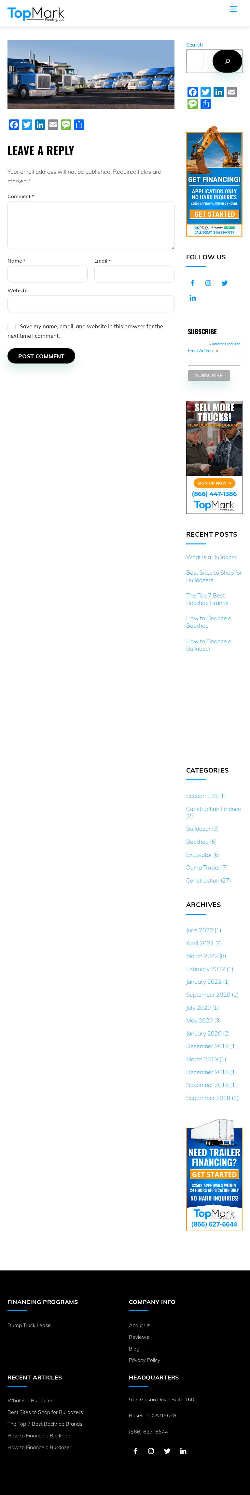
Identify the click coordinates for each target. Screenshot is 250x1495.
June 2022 (199, 930)
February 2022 (205, 968)
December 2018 (207, 1072)
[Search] (227, 61)
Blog (134, 1348)
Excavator (199, 854)
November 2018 (207, 1084)
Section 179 (202, 795)
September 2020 (208, 994)
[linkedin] (192, 296)
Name (16, 260)
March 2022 (202, 955)
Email (102, 260)
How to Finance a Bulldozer (208, 645)
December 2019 (207, 1045)
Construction (202, 880)
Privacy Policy (144, 1360)
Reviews (139, 1337)
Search (194, 44)
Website (17, 290)
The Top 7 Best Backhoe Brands (207, 599)
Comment (20, 196)
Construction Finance (213, 808)
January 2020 (204, 1033)
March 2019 (202, 1059)
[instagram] (208, 281)
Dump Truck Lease (29, 1325)
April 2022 (200, 943)
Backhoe (197, 841)
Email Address (203, 351)
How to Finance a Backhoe (208, 621)
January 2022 (204, 981)
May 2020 (199, 1020)
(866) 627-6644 (148, 1431)
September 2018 (208, 1097)
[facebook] (192, 281)
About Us (139, 1325)
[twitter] (224, 281)
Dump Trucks (203, 867)
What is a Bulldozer (211, 556)
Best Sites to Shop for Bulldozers (214, 576)
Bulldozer (198, 828)
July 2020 (198, 1007)
